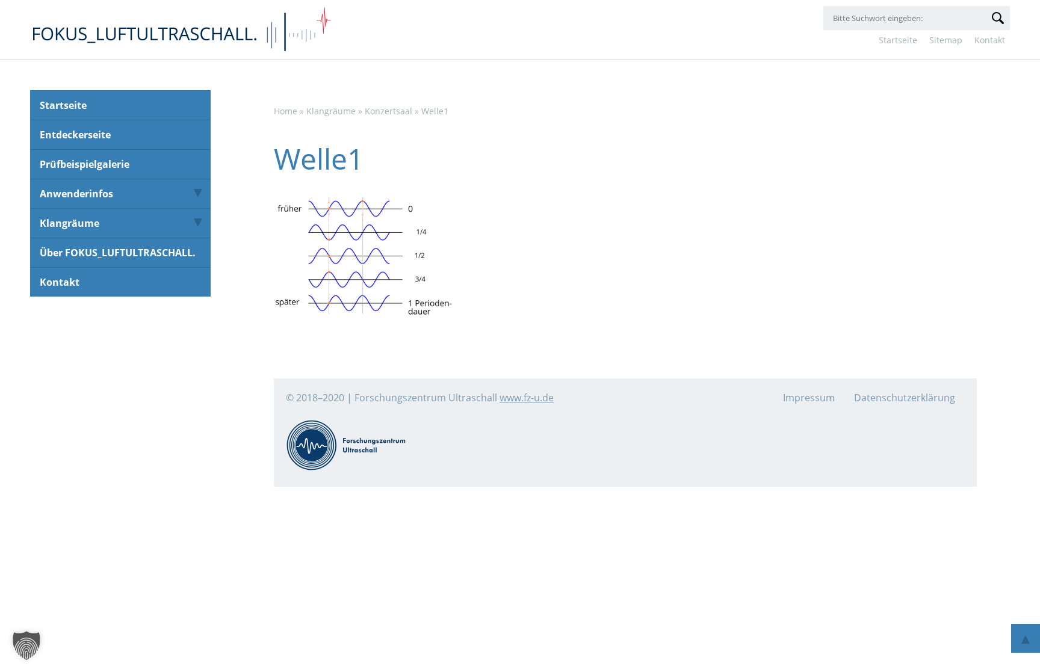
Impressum (809, 397)
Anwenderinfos (76, 193)
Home (285, 111)
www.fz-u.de (527, 397)
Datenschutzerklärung (904, 397)
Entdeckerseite (75, 134)
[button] (26, 645)
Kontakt (989, 40)
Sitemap (945, 40)
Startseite (898, 40)
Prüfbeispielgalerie (84, 164)
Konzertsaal (388, 111)
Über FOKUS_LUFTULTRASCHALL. (118, 252)
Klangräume (69, 223)
